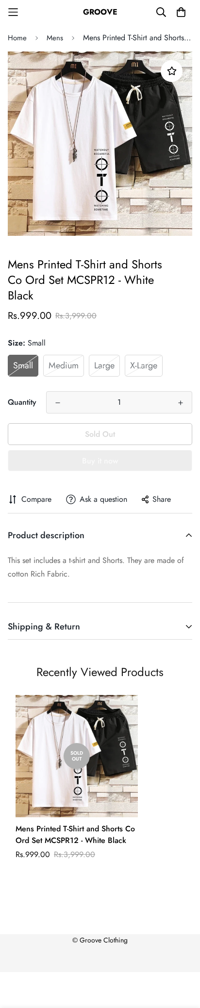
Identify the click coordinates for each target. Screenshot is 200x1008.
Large (104, 365)
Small (23, 365)
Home (17, 38)
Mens (55, 38)
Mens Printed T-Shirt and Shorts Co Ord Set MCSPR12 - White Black (75, 834)
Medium (64, 365)
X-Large (143, 365)
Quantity (22, 402)
